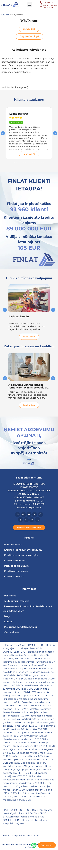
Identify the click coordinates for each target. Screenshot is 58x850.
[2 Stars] (4, 87)
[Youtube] (23, 514)
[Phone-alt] (37, 519)
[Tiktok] (20, 519)
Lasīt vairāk (29, 154)
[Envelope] (31, 519)
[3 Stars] (5, 87)
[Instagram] (40, 514)
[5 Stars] (9, 87)
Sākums (5, 14)
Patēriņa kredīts (19, 316)
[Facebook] (29, 514)
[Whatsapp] (26, 519)
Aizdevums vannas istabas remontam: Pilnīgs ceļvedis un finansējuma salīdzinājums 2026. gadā (28, 389)
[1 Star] (2, 87)
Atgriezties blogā (29, 36)
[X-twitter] (34, 514)
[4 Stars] (7, 87)
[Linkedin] (17, 514)
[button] (29, 4)
